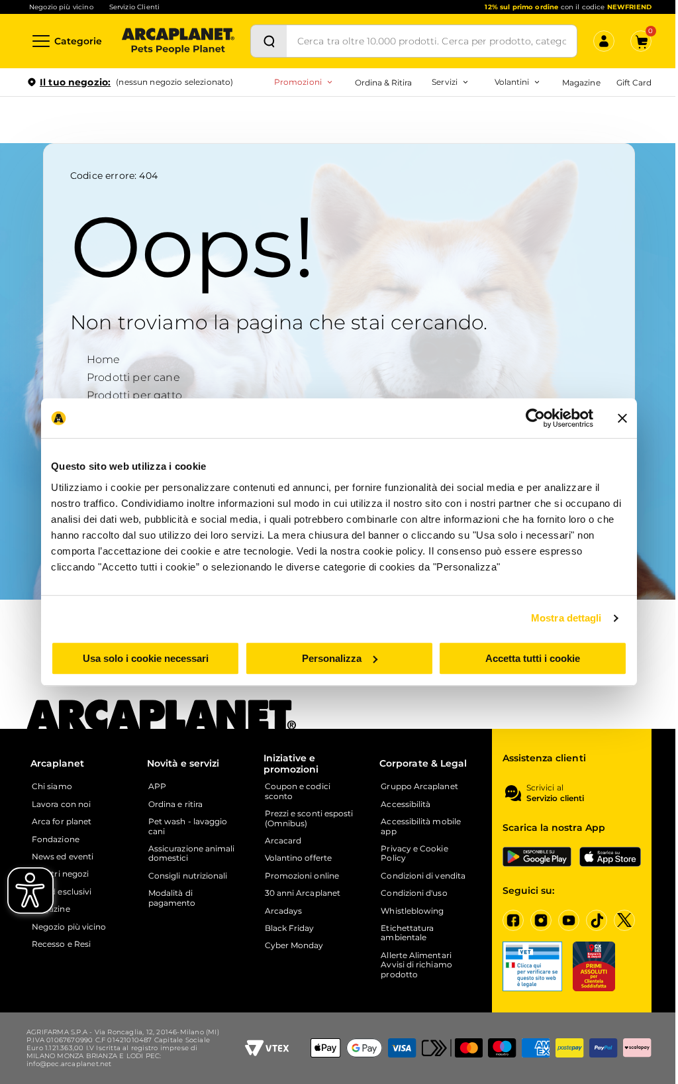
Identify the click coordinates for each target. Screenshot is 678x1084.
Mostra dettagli (566, 617)
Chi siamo (52, 786)
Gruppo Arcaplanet (419, 786)
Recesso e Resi (61, 944)
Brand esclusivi (61, 891)
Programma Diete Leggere (374, 139)
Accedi (518, 105)
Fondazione (55, 839)
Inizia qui (548, 134)
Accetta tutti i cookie (532, 658)
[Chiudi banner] (622, 418)
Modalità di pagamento (172, 898)
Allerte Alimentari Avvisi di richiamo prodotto (416, 965)
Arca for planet (61, 821)
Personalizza (332, 658)
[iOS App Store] (610, 857)
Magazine (581, 82)
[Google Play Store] (537, 857)
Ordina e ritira (175, 804)
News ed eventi (62, 856)
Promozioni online (302, 876)
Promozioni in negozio (252, 118)
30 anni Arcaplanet (302, 893)
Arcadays (284, 911)
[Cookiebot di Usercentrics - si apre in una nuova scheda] (535, 418)
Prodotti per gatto (134, 395)
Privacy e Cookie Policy (414, 853)
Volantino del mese (408, 118)
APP (157, 786)
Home (104, 359)
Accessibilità (405, 804)
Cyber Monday (294, 945)
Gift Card (634, 82)
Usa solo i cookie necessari (146, 658)
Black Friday (290, 928)
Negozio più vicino (61, 7)
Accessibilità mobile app (421, 826)
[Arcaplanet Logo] (178, 41)
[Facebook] (513, 920)
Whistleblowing (412, 911)
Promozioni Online (242, 139)
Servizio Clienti (134, 7)
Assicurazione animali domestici (191, 853)
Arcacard (362, 139)
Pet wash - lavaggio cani (188, 826)
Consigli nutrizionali (188, 876)
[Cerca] (269, 41)
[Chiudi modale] (304, 128)
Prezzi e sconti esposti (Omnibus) (309, 818)
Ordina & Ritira (383, 82)
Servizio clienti (555, 798)
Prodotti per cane (133, 377)
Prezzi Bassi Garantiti (362, 118)
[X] (624, 920)
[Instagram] (541, 920)
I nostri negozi (60, 874)
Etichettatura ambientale (407, 933)
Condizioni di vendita (423, 876)
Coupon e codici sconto (297, 791)
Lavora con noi (61, 804)
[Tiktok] (596, 920)
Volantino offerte (298, 858)
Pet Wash (363, 118)
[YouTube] (568, 920)
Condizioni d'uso (414, 893)
